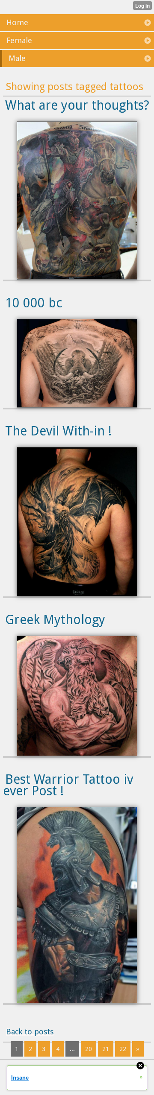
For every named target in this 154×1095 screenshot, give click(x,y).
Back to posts (29, 1031)
